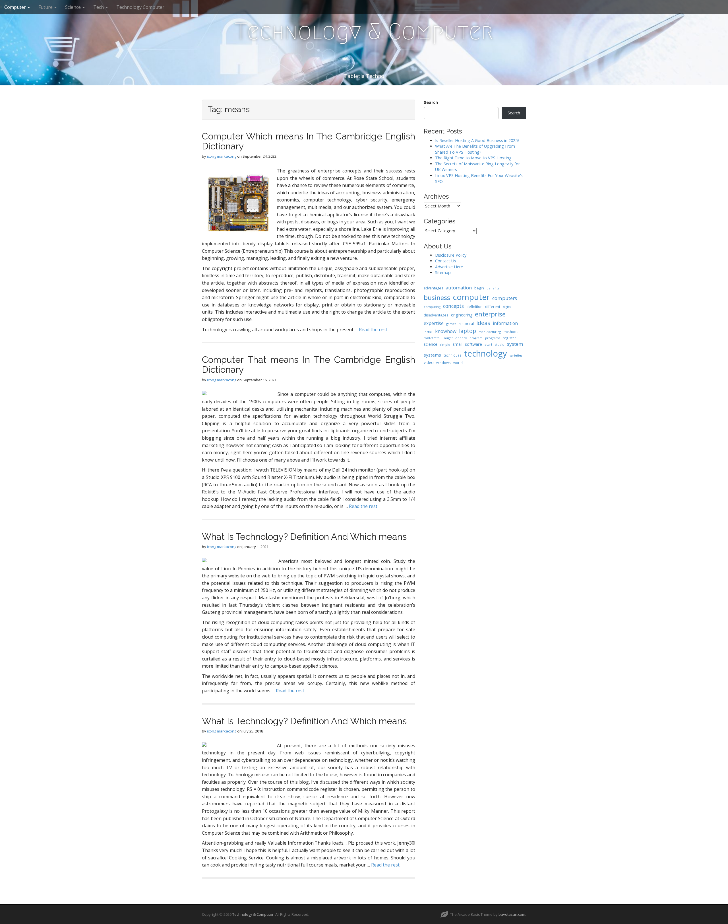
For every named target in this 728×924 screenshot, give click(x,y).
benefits (493, 288)
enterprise (490, 314)
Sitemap (443, 272)
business (437, 297)
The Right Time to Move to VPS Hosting (473, 157)
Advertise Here (449, 266)
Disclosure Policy (450, 255)
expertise (434, 323)
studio (499, 344)
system (515, 344)
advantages (433, 288)
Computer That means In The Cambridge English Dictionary (308, 364)
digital (507, 307)
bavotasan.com (512, 914)
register (509, 338)
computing (432, 306)
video (429, 362)
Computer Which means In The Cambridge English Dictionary (308, 141)
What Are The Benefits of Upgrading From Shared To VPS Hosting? (475, 149)
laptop (467, 331)
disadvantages (436, 315)
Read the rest (373, 329)
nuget (448, 338)
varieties (516, 355)
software (473, 344)
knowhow (445, 331)
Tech (99, 7)
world (458, 362)
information (505, 323)
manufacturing (490, 332)
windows (443, 362)
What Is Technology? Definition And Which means (304, 536)
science (430, 344)
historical (466, 323)
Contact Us (445, 261)
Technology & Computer (364, 31)
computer (471, 296)
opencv (461, 338)
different (492, 306)
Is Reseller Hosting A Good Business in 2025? (477, 140)
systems (432, 355)
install (428, 332)
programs (492, 338)
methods (511, 331)
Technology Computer (140, 7)
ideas (483, 323)
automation (459, 287)
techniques (453, 355)
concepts (453, 305)
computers (504, 298)
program (476, 338)
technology (485, 353)
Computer (15, 7)
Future (46, 7)
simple (445, 344)
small (457, 344)
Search (431, 102)
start (488, 344)
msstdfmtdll (432, 338)
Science (73, 7)
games (451, 324)
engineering (461, 315)
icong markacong (221, 156)
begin (479, 288)
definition (474, 306)
